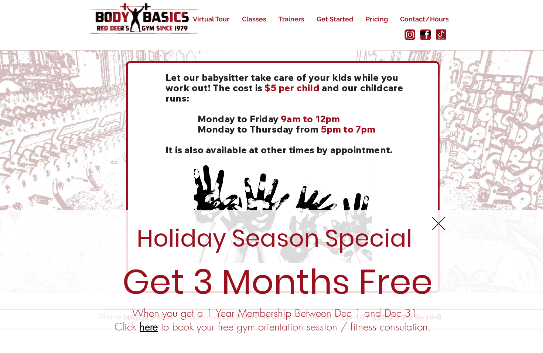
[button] (438, 223)
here (149, 326)
